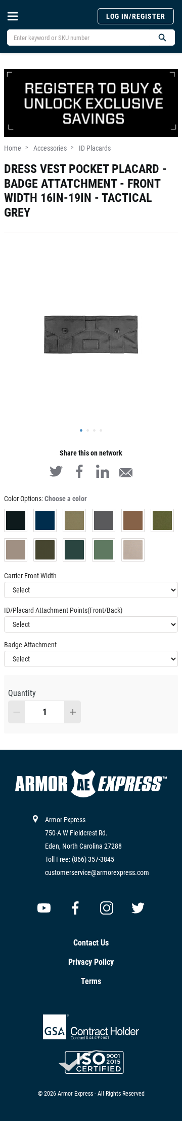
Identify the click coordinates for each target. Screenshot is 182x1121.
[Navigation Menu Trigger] (12, 16)
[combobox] (75, 37)
